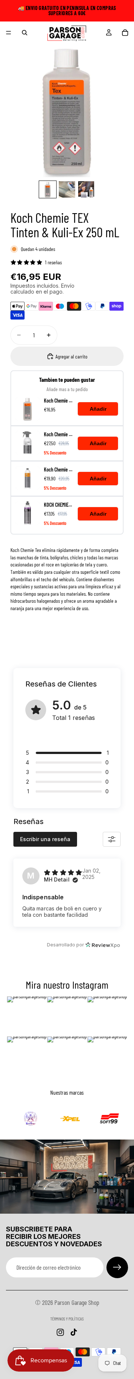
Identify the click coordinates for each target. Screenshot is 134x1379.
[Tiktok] (73, 1332)
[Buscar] (24, 32)
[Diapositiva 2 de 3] (67, 189)
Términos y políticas (67, 1318)
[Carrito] (125, 32)
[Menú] (8, 32)
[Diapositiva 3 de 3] (86, 189)
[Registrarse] (117, 1267)
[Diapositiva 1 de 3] (47, 189)
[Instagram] (60, 1332)
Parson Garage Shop (76, 1302)
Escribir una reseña (45, 839)
